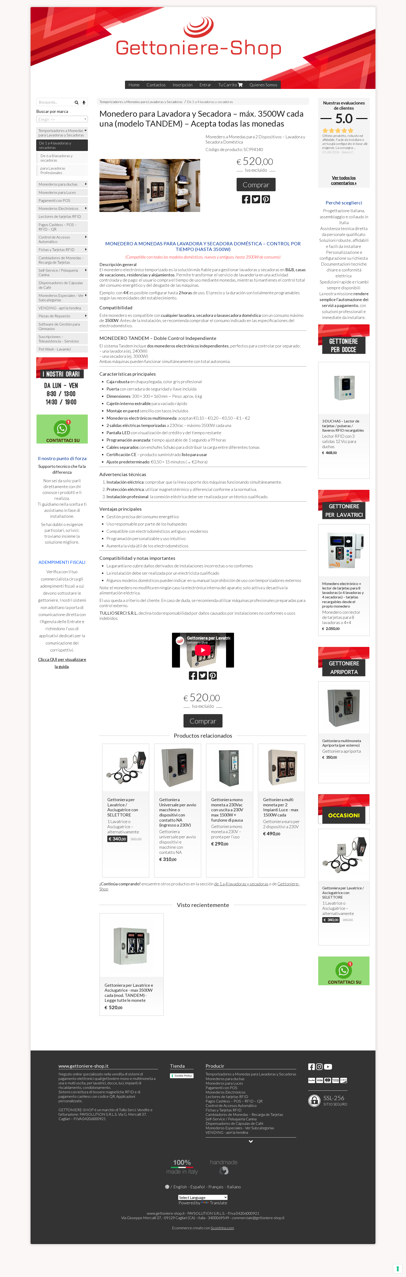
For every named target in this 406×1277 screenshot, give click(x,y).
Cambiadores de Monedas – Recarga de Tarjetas (61, 259)
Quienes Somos (263, 84)
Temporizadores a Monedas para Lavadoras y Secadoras (141, 102)
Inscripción (182, 84)
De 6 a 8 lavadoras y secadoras (56, 157)
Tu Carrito (228, 84)
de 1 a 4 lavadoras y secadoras (241, 883)
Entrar (205, 84)
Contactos (156, 84)
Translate (218, 1202)
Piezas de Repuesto (54, 316)
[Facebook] (311, 1068)
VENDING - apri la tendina (60, 308)
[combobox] (62, 119)
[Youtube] (328, 1068)
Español (197, 1186)
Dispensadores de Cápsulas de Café (61, 284)
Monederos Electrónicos (58, 208)
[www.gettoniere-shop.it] (203, 48)
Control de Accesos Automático (54, 239)
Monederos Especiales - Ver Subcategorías (61, 297)
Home (134, 84)
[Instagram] (319, 1068)
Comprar (256, 184)
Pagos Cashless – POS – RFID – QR (58, 226)
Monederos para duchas (58, 184)
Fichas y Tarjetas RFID (56, 249)
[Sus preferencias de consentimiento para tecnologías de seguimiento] (397, 1268)
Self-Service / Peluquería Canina (58, 272)
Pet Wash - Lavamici (55, 349)
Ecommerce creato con (203, 1227)
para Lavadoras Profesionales (52, 170)
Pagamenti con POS (54, 200)
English (180, 1186)
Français (215, 1186)
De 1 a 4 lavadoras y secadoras (210, 102)
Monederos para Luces (57, 192)
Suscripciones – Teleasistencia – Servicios (59, 338)
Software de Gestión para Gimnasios (59, 326)
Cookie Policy (183, 1075)
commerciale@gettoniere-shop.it (258, 1217)
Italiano (234, 1186)
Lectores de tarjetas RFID (60, 216)
